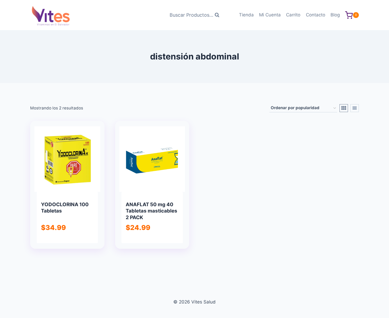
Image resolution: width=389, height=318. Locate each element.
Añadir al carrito (67, 242)
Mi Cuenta (270, 14)
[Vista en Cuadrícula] (344, 108)
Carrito (293, 14)
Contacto (315, 14)
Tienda (246, 14)
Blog (335, 14)
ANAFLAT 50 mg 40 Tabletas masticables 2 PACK (151, 210)
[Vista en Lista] (354, 108)
